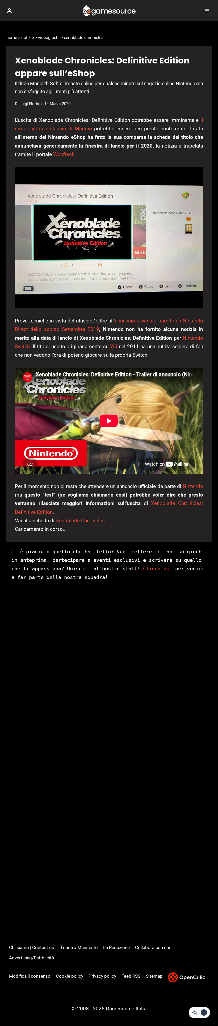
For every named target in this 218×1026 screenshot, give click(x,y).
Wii (113, 346)
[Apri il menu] (207, 10)
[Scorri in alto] (205, 1006)
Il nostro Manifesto (79, 947)
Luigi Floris (29, 103)
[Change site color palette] (199, 1012)
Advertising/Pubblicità (31, 957)
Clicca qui (157, 568)
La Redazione (116, 947)
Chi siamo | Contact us (31, 947)
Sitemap (154, 976)
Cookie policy (69, 976)
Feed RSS (130, 976)
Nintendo (193, 486)
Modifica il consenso (30, 976)
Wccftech (63, 154)
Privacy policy (102, 976)
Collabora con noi (152, 947)
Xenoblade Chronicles (80, 521)
